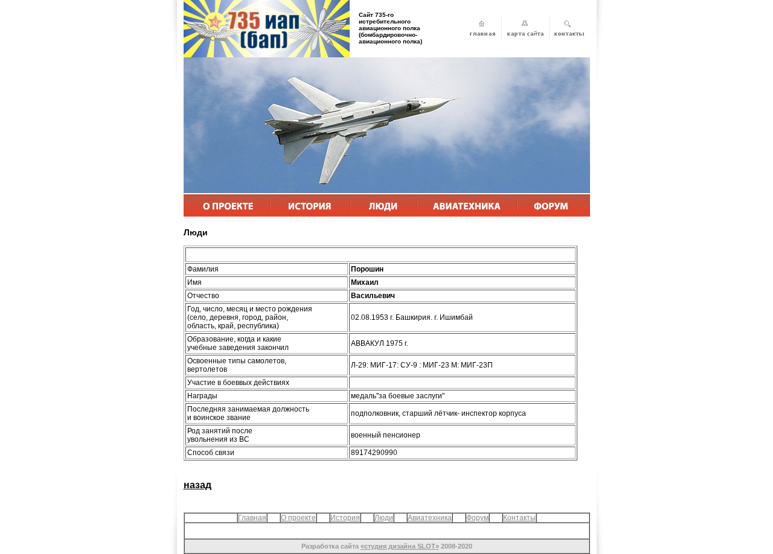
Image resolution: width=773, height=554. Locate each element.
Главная (252, 518)
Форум (477, 518)
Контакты (519, 518)
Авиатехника (430, 518)
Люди (383, 518)
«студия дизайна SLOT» (400, 546)
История (345, 518)
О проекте (298, 518)
